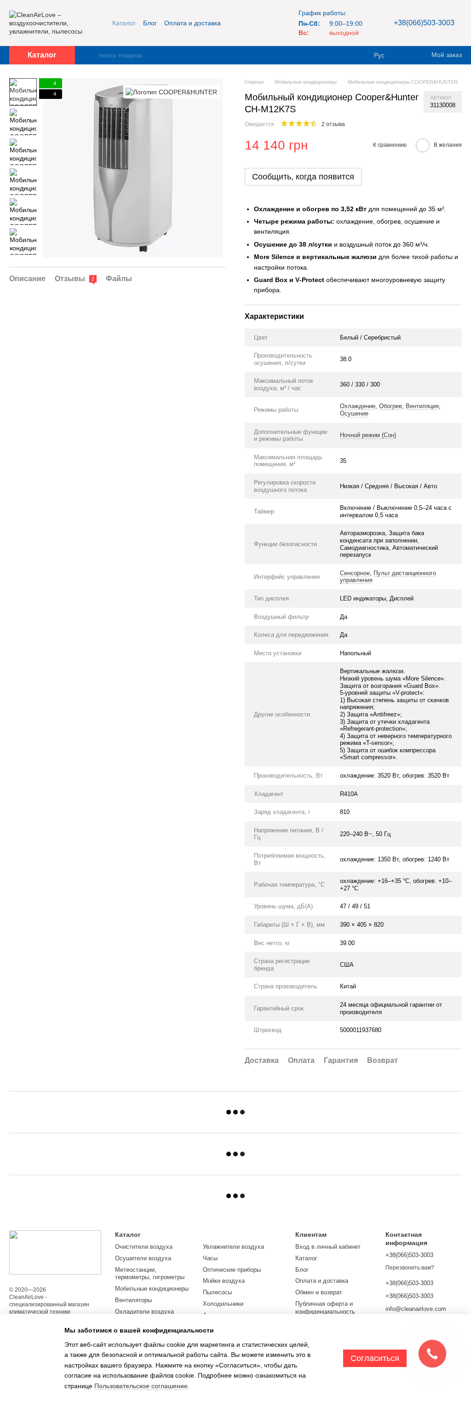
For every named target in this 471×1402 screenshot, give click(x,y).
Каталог (124, 23)
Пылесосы (217, 1292)
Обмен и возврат (318, 1292)
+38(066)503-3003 (424, 23)
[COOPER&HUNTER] (171, 91)
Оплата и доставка (192, 23)
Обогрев (390, 406)
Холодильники (223, 1303)
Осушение (354, 413)
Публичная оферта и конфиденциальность (325, 1307)
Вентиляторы (133, 1300)
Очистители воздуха (143, 1246)
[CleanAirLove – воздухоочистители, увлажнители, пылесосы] (55, 1252)
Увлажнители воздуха (233, 1246)
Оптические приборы (232, 1269)
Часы (210, 1258)
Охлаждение (357, 406)
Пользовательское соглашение (141, 1386)
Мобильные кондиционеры (152, 1288)
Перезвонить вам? (409, 1267)
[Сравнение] (406, 55)
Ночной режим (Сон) (368, 435)
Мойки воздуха (224, 1280)
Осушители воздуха (143, 1258)
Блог (150, 23)
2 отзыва (333, 124)
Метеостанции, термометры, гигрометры (149, 1273)
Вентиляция (422, 406)
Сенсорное (355, 573)
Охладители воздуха (144, 1311)
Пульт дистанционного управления (388, 577)
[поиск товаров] (91, 55)
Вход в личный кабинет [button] (328, 1246)
